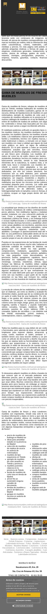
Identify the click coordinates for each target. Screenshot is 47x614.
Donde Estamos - (16, 541)
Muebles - (36, 543)
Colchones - (34, 546)
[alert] (23, 595)
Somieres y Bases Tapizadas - (27, 552)
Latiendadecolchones (27, 554)
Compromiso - (31, 539)
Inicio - (7, 539)
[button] (23, 605)
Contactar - (29, 541)
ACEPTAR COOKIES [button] (24, 595)
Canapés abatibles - (34, 550)
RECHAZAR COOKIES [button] (23, 600)
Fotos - (29, 543)
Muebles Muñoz (22, 12)
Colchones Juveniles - (15, 550)
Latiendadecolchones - (16, 543)
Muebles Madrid (21, 546)
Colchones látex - (24, 548)
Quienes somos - (17, 539)
